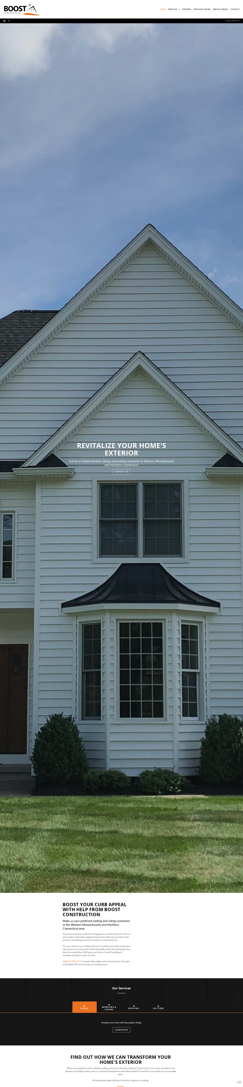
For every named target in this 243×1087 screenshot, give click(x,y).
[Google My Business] (9, 20)
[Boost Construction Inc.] (22, 9)
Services (172, 9)
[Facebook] (4, 20)
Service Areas (220, 9)
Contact (235, 9)
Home (163, 9)
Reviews (187, 9)
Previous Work (202, 9)
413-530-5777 (74, 961)
